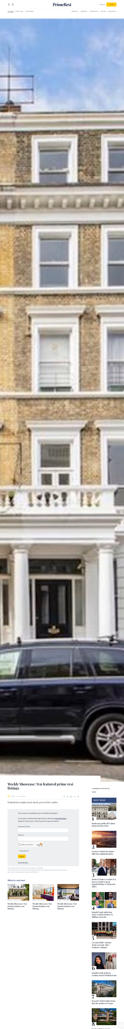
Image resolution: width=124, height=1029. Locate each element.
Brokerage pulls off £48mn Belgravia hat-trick (103, 824)
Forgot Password (23, 862)
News (13, 796)
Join (111, 4)
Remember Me (24, 851)
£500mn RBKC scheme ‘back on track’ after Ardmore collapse (101, 945)
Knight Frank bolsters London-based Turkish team (104, 974)
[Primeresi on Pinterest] (74, 796)
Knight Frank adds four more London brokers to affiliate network (102, 914)
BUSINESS (84, 11)
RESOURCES (112, 11)
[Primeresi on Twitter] (64, 796)
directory (19, 11)
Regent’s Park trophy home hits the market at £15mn (103, 1002)
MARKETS (75, 11)
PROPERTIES (94, 11)
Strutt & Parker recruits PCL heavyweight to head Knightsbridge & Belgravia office (104, 883)
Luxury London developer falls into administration (103, 852)
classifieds (29, 11)
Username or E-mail (24, 826)
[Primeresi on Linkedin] (67, 796)
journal (11, 11)
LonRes (94, 792)
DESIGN (103, 11)
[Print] (78, 796)
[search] (13, 5)
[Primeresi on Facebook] (71, 796)
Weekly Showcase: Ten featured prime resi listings (17, 906)
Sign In (102, 4)
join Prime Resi (60, 818)
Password (21, 835)
